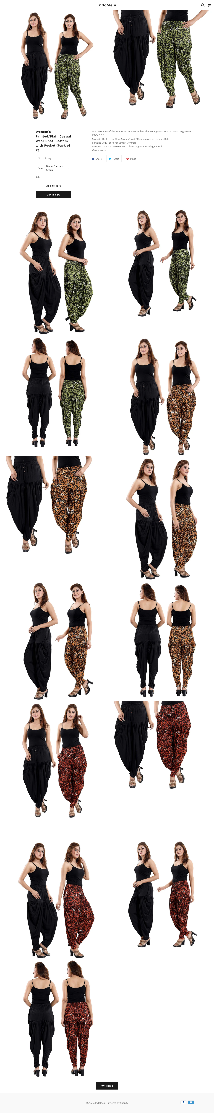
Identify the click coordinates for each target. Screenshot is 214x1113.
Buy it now (53, 194)
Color (41, 168)
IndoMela (106, 5)
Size (40, 158)
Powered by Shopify (117, 1102)
